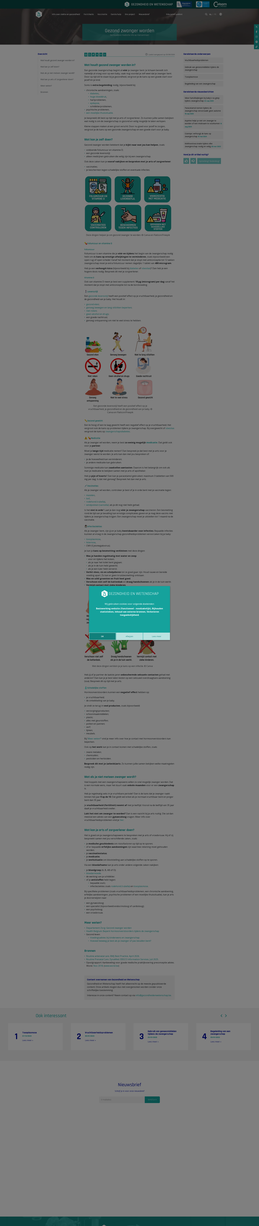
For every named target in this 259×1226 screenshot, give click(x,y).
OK (102, 636)
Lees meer (156, 636)
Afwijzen (129, 636)
